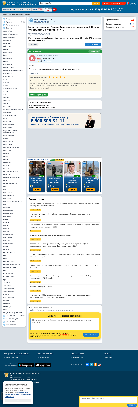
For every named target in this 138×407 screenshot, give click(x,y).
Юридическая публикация (12, 313)
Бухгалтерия (7, 64)
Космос (6, 153)
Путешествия (8, 243)
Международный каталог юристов (16, 354)
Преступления (8, 237)
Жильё (5, 103)
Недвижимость (8, 195)
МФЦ (5, 186)
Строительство (8, 277)
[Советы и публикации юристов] (4, 3)
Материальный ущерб (11, 171)
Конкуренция (8, 141)
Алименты (7, 40)
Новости (6, 204)
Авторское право (9, 37)
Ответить (33, 44)
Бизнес (5, 61)
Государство (7, 73)
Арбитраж (7, 46)
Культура (6, 165)
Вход (133, 3)
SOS (55, 9)
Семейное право (9, 261)
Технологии (7, 286)
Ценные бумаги (8, 298)
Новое (37, 9)
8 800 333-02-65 (65, 335)
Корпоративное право (11, 147)
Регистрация (60, 159)
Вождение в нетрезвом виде (13, 70)
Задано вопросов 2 (40, 21)
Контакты (107, 354)
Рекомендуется (94, 51)
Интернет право (9, 135)
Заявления (7, 112)
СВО (4, 255)
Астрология (7, 52)
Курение (6, 168)
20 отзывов (46, 61)
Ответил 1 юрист (35, 209)
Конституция (8, 144)
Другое (5, 91)
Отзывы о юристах (11, 357)
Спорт (5, 270)
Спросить (37, 189)
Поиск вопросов (43, 357)
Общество (7, 216)
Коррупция (7, 150)
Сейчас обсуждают (23, 9)
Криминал (7, 162)
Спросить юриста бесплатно (114, 3)
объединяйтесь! (25, 2)
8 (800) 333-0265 (101, 9)
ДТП (4, 94)
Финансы (6, 295)
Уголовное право (9, 292)
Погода (6, 225)
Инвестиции (7, 127)
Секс (5, 258)
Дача (5, 79)
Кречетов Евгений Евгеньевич (47, 56)
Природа (6, 240)
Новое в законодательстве (12, 201)
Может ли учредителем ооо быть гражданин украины (50, 235)
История (6, 138)
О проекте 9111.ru (77, 357)
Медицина (7, 174)
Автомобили (7, 31)
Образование (8, 213)
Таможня (6, 283)
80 (132, 20)
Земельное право (9, 115)
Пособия (6, 231)
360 (132, 24)
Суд (4, 280)
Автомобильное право (11, 34)
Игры (5, 118)
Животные (7, 100)
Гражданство (8, 76)
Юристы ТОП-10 (9, 9)
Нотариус (6, 207)
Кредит (5, 159)
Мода (5, 180)
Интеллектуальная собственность (10, 131)
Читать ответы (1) (92, 44)
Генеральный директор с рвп (41, 287)
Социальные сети (9, 267)
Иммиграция (7, 121)
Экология (6, 304)
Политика (6, 228)
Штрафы (6, 301)
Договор (6, 82)
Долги (5, 85)
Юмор (5, 310)
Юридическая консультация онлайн (22, 4)
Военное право (8, 67)
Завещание (7, 106)
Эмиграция (7, 307)
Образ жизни (8, 210)
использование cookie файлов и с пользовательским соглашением (18, 395)
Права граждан (8, 234)
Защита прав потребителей (13, 109)
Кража (5, 156)
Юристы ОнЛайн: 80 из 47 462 (39, 159)
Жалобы (6, 97)
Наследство (7, 192)
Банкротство (8, 58)
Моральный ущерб (10, 183)
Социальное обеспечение (12, 264)
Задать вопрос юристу (38, 95)
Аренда (6, 49)
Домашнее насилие (10, 88)
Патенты (6, 222)
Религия (6, 249)
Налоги (6, 189)
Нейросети (7, 198)
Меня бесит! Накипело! (11, 177)
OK (18, 400)
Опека (5, 219)
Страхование (8, 273)
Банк (5, 55)
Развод (6, 246)
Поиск (52, 159)
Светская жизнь (9, 252)
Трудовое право (9, 289)
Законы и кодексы (77, 354)
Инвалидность (8, 124)
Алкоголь (6, 43)
